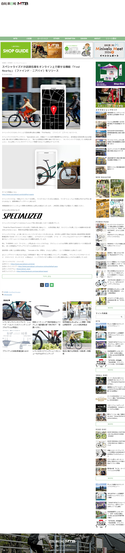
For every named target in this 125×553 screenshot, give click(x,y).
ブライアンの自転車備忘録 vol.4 (15, 351)
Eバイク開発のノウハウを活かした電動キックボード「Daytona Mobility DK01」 (116, 264)
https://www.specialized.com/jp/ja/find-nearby (18, 194)
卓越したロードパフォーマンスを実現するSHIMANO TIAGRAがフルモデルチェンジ (116, 453)
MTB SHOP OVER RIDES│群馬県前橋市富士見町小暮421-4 (116, 132)
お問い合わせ (65, 536)
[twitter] (42, 285)
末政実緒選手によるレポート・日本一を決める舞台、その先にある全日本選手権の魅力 (115, 354)
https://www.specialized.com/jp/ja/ (23, 264)
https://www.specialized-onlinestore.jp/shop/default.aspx (38, 266)
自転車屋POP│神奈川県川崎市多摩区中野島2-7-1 (116, 159)
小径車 (29, 38)
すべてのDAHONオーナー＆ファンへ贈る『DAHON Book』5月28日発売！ (116, 398)
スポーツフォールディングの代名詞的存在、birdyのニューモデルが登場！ (116, 407)
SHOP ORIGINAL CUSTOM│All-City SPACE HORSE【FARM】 (116, 434)
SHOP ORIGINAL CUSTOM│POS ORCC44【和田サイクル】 (116, 443)
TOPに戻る (47, 276)
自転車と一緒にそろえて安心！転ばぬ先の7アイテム (115, 254)
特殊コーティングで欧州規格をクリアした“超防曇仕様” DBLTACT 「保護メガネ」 (47, 324)
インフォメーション (14, 292)
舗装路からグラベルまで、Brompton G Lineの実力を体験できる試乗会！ (116, 389)
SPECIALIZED (8, 294)
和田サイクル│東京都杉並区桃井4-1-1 (116, 168)
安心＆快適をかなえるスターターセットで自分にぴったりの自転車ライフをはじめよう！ (115, 274)
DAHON (84, 38)
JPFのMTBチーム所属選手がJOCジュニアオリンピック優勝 (115, 335)
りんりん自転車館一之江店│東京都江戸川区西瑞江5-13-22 (116, 123)
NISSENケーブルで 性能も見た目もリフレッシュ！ (116, 244)
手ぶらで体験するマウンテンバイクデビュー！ (115, 325)
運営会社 (42, 536)
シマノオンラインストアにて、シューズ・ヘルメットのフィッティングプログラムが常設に (17, 324)
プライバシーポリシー (53, 536)
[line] (52, 285)
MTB (15, 38)
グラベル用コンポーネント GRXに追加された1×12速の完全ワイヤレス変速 (116, 461)
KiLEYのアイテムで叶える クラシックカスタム (115, 235)
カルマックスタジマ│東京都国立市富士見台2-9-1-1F (116, 150)
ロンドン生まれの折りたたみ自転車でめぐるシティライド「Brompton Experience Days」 (116, 381)
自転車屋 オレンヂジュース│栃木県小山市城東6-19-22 (116, 113)
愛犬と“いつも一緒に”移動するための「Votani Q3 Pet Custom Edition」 (116, 416)
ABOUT (97, 38)
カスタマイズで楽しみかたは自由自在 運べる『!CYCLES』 (115, 300)
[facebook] (47, 285)
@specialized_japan (23, 269)
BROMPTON (70, 38)
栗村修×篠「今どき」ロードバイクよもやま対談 (116, 469)
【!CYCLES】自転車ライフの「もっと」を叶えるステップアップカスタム (115, 282)
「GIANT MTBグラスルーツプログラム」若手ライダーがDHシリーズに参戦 (116, 344)
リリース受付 (111, 38)
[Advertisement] (62, 22)
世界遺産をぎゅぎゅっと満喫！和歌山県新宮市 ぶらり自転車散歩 (115, 291)
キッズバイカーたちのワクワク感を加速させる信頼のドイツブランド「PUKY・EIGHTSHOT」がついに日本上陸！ (116, 228)
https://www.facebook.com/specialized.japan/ (32, 271)
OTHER (56, 38)
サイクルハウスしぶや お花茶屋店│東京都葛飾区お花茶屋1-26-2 (116, 142)
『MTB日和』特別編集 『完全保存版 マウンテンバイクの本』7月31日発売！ (116, 362)
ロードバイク (42, 38)
